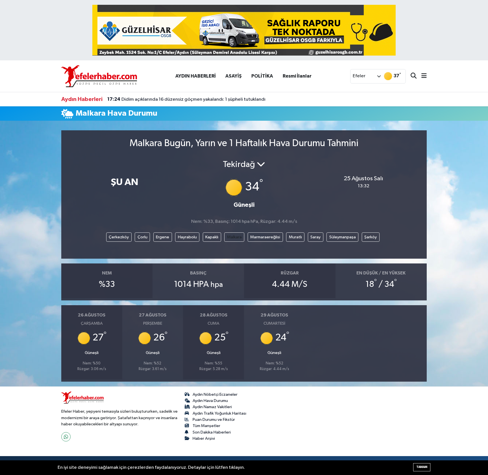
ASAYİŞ (233, 76)
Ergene (162, 237)
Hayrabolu (187, 237)
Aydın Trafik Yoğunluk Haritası (219, 413)
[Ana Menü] (422, 76)
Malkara (234, 237)
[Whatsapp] (66, 436)
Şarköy (370, 237)
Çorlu (142, 237)
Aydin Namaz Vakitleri (212, 407)
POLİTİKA (262, 76)
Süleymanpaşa (342, 237)
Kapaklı (211, 237)
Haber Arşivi (204, 438)
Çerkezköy (119, 237)
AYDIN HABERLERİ (195, 76)
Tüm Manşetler (206, 426)
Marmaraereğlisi (265, 237)
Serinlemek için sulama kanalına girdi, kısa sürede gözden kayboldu (184, 101)
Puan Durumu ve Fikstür (214, 419)
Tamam (421, 467)
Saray (315, 237)
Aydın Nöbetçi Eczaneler (215, 394)
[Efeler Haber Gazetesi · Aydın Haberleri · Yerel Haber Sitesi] (99, 76)
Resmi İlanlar (297, 76)
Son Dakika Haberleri (212, 432)
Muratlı (295, 237)
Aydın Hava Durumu (210, 401)
